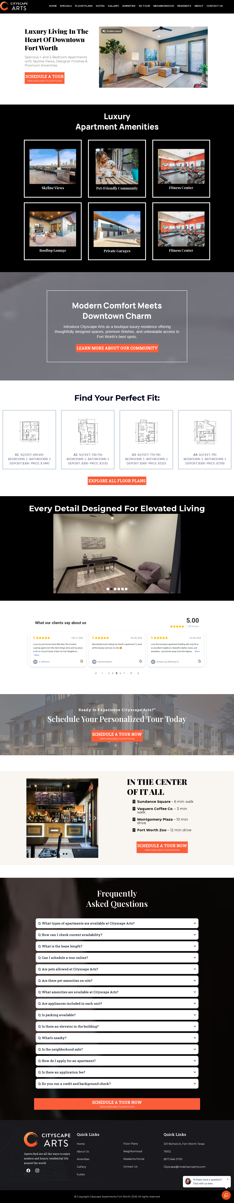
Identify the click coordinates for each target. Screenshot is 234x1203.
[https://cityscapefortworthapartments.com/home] (14, 5)
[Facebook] (28, 1170)
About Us (83, 1151)
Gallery (81, 1166)
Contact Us (130, 1166)
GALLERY (113, 5)
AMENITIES (128, 5)
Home (81, 1143)
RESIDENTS (184, 5)
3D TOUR (144, 5)
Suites (81, 1174)
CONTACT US (215, 5)
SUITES (100, 5)
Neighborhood (132, 1151)
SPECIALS (66, 5)
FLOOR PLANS (84, 5)
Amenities (83, 1159)
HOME (53, 5)
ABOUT (198, 5)
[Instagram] (37, 1170)
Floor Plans (130, 1143)
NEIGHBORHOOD (163, 5)
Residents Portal (133, 1159)
